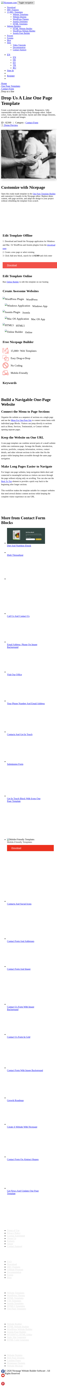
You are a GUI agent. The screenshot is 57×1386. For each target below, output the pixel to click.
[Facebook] (3, 1372)
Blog (9, 40)
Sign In (10, 70)
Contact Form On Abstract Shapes (23, 1159)
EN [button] (8, 54)
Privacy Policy (13, 1233)
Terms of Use (13, 1230)
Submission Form (15, 764)
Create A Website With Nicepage (22, 1127)
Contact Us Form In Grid (18, 1037)
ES (14, 62)
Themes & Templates (16, 1285)
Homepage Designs (16, 1363)
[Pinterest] (3, 1384)
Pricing (10, 36)
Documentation (19, 47)
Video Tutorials (19, 45)
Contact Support (19, 50)
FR (14, 60)
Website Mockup (15, 1366)
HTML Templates (20, 24)
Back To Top (6, 481)
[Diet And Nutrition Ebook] (26, 543)
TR (14, 65)
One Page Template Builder (44, 194)
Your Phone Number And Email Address (26, 703)
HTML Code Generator (18, 1340)
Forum (10, 1275)
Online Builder (13, 282)
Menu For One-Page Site (21, 420)
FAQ (9, 1261)
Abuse (10, 1243)
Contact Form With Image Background (25, 1070)
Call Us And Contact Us (18, 616)
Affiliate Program (15, 1269)
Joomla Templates (20, 21)
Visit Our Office (14, 674)
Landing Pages (14, 1360)
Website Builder (14, 1324)
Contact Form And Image (19, 969)
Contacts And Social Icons (19, 904)
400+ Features (13, 10)
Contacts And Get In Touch (19, 734)
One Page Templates (16, 1308)
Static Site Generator (16, 1337)
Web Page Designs (15, 1358)
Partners (10, 1241)
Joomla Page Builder (21, 33)
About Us (11, 1238)
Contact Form (31, 122)
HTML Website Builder (22, 29)
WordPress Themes (21, 19)
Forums (10, 38)
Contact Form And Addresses (20, 941)
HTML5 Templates (16, 1306)
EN (14, 57)
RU (14, 68)
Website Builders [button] (14, 26)
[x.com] (3, 1380)
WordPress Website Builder (24, 31)
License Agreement (16, 1235)
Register (11, 76)
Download (11, 7)
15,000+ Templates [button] (15, 12)
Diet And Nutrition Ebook (19, 545)
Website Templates (20, 14)
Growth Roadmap (15, 1100)
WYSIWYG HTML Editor (19, 1334)
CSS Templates (14, 1301)
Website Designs (19, 17)
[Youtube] (3, 1376)
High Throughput (15, 555)
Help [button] (9, 43)
